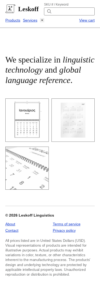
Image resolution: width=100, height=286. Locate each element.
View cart (87, 20)
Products (12, 20)
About (10, 224)
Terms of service (67, 224)
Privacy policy (64, 230)
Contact (11, 230)
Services (30, 20)
